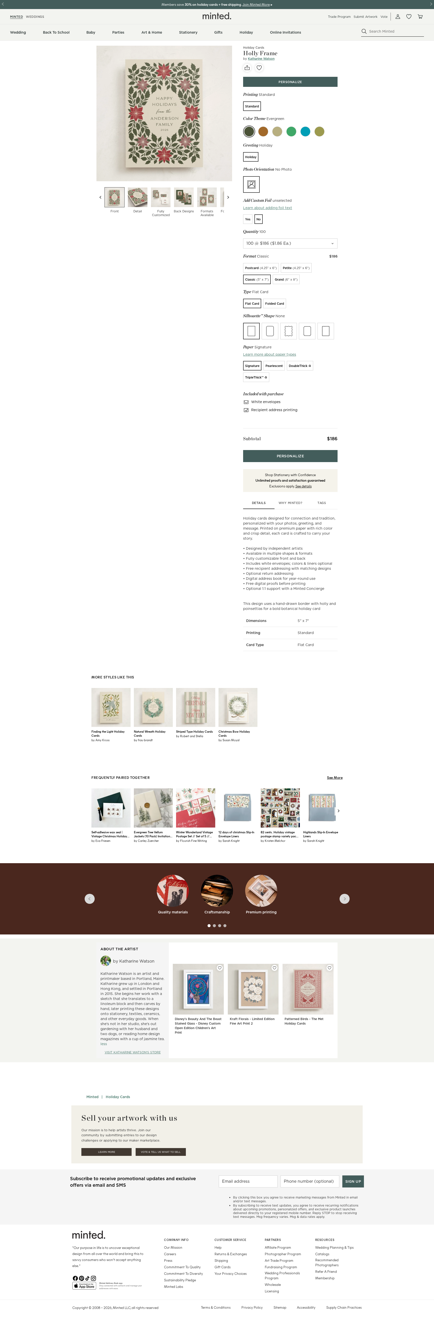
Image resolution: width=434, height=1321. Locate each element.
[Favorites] (409, 17)
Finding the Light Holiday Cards (108, 733)
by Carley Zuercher (146, 841)
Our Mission (173, 1247)
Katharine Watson (261, 58)
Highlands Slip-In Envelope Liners (320, 834)
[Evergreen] (249, 131)
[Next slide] (228, 197)
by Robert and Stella (189, 736)
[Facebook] (75, 1278)
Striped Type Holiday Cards (194, 731)
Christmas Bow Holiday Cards (234, 733)
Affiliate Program (278, 1247)
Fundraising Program (281, 1267)
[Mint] (291, 131)
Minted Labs (173, 1286)
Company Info (176, 1240)
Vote (384, 17)
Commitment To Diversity (183, 1273)
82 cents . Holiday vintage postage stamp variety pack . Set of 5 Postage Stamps (280, 834)
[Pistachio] (319, 131)
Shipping (221, 1260)
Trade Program (339, 17)
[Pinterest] (81, 1278)
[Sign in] (398, 17)
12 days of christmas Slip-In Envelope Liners (236, 834)
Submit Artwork (365, 17)
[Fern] (277, 131)
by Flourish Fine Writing (191, 841)
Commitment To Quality (182, 1267)
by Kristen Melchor (273, 841)
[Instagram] (93, 1278)
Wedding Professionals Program (282, 1275)
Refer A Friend (326, 1271)
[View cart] (420, 17)
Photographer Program (283, 1253)
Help (218, 1247)
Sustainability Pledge (180, 1280)
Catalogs (322, 1253)
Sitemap (280, 1307)
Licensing (272, 1291)
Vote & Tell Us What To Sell (161, 1152)
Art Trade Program (279, 1260)
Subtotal (252, 438)
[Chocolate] (263, 131)
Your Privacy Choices (230, 1273)
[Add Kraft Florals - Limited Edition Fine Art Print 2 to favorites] (275, 968)
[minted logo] (217, 15)
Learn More (106, 1152)
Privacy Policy (252, 1307)
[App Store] (84, 1288)
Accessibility (306, 1307)
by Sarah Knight (229, 841)
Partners (273, 1240)
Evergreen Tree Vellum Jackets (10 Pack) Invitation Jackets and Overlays (152, 834)
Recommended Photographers (327, 1262)
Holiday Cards (253, 47)
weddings (35, 17)
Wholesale (273, 1284)
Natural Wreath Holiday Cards (150, 733)
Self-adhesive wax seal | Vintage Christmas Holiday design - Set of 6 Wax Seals (109, 834)
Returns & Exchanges (230, 1253)
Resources (325, 1240)
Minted (92, 1097)
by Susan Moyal (229, 740)
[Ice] (305, 131)
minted (16, 17)
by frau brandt (143, 740)
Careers (170, 1253)
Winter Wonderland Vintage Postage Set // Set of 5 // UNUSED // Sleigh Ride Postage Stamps (194, 834)
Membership (325, 1278)
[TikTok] (87, 1278)
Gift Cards (222, 1267)
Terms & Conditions (216, 1307)
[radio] (252, 106)
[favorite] (259, 68)
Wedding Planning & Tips (334, 1247)
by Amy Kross (100, 740)
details (259, 503)
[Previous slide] (100, 197)
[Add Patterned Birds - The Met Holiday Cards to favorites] (330, 968)
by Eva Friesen (100, 841)
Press (168, 1260)
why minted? (290, 503)
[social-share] (247, 68)
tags (321, 503)
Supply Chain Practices (344, 1307)
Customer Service (230, 1240)
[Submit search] (364, 31)
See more (335, 777)
